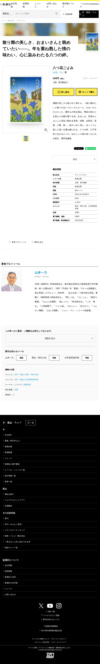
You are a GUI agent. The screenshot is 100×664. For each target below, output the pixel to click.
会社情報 (14, 5)
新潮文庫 (27, 385)
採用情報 (26, 5)
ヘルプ (53, 642)
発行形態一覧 (10, 476)
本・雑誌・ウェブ (89, 14)
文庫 (16, 390)
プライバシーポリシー (58, 639)
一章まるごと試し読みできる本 (17, 542)
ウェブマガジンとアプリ (15, 500)
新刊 (6, 518)
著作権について (68, 5)
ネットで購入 (88, 92)
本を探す (8, 435)
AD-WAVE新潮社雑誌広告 (51, 631)
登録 (21, 358)
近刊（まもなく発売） (14, 524)
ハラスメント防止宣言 (41, 642)
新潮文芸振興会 (51, 626)
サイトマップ (61, 642)
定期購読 (8, 506)
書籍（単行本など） (13, 441)
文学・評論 (18, 374)
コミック (8, 458)
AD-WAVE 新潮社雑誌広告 (89, 5)
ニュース (38, 5)
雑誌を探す (9, 494)
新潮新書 (8, 452)
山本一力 (57, 72)
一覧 (32, 423)
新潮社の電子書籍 (12, 464)
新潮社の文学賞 (11, 583)
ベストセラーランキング (15, 530)
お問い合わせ (51, 5)
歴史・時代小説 (32, 374)
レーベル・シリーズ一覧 (15, 470)
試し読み (65, 92)
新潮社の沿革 (10, 577)
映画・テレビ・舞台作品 (15, 536)
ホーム (3, 20)
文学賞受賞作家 (32, 379)
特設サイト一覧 (11, 548)
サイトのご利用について (40, 639)
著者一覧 (8, 482)
